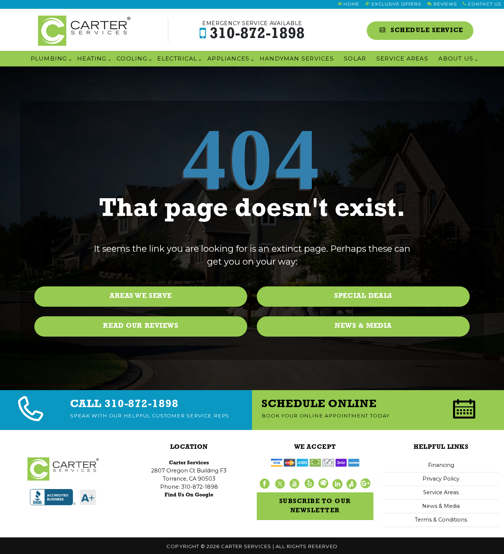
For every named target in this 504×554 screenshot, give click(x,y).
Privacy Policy (440, 478)
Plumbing (49, 58)
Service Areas (402, 58)
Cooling (132, 58)
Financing (441, 465)
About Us (455, 58)
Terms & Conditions (441, 519)
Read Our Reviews (140, 326)
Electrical (177, 58)
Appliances (228, 58)
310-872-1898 (253, 31)
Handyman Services (297, 58)
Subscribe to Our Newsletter (315, 506)
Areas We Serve (141, 296)
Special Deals (363, 296)
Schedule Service (426, 30)
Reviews (444, 4)
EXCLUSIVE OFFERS (395, 4)
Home (350, 4)
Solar (355, 58)
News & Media (363, 326)
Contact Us (483, 4)
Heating (92, 58)
